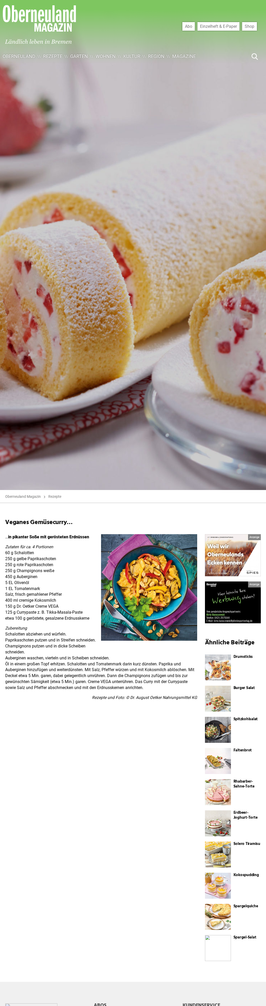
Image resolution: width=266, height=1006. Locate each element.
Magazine (184, 56)
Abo (188, 26)
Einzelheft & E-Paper (218, 26)
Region (156, 56)
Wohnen (106, 56)
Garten (79, 56)
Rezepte (52, 56)
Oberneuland (19, 56)
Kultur (131, 56)
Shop (249, 26)
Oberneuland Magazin (23, 496)
